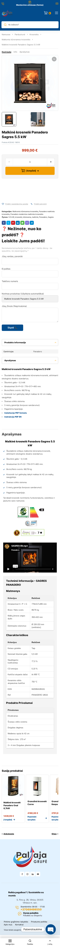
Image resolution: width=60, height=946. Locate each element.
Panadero (43, 217)
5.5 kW (11, 217)
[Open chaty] (51, 929)
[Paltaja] (7, 13)
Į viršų (50, 944)
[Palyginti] (31, 204)
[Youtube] (38, 874)
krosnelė (18, 217)
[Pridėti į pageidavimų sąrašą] (3, 204)
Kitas (54, 834)
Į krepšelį (31, 171)
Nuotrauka (6, 52)
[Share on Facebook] (4, 223)
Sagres (51, 217)
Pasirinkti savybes (32, 818)
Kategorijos (10, 944)
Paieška (30, 944)
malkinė (35, 217)
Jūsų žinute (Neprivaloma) (14, 306)
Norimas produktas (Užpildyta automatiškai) (23, 293)
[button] (54, 59)
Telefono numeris (10, 281)
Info (15, 52)
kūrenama (27, 217)
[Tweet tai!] (8, 223)
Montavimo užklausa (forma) (30, 5)
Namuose (6, 34)
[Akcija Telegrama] (32, 223)
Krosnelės (34, 34)
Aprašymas (25, 52)
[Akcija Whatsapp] (22, 223)
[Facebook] (22, 874)
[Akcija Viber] (27, 223)
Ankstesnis (8, 834)
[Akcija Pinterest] (13, 223)
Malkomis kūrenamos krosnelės (16, 39)
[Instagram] (27, 874)
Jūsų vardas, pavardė (12, 256)
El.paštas (6, 269)
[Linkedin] (32, 874)
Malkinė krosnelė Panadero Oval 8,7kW (12, 805)
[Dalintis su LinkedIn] (18, 223)
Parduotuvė (20, 34)
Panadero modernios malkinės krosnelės (26, 214)
